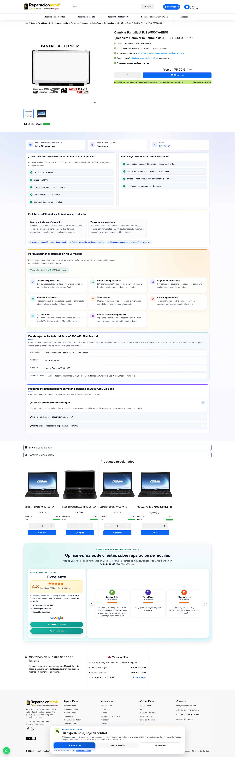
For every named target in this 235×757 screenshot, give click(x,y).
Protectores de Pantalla (110, 716)
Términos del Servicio (200, 751)
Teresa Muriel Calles (184, 597)
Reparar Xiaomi (70, 713)
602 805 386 (97, 677)
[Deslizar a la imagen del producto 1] (29, 114)
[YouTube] (32, 729)
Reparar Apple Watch (72, 720)
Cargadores (106, 720)
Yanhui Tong (112, 597)
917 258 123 (181, 710)
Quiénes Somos (145, 706)
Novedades (105, 709)
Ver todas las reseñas (57, 624)
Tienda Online (106, 706)
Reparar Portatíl (70, 723)
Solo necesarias (117, 745)
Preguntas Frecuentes (147, 713)
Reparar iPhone (70, 706)
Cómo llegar (140, 677)
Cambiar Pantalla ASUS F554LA (39, 507)
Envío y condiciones (40, 447)
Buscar (148, 6)
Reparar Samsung (71, 709)
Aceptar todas (74, 745)
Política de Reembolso (147, 720)
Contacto (142, 723)
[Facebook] (28, 729)
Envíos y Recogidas (146, 716)
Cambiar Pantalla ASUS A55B (113, 507)
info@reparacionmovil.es (186, 706)
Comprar (177, 75)
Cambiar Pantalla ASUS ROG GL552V (79, 507)
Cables (104, 723)
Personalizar (160, 745)
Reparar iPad (69, 716)
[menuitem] (54, 17)
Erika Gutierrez (148, 597)
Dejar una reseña (57, 631)
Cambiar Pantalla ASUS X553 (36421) (154, 507)
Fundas (104, 713)
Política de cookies (83, 751)
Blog (140, 709)
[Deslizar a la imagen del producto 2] (41, 114)
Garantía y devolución (41, 454)
